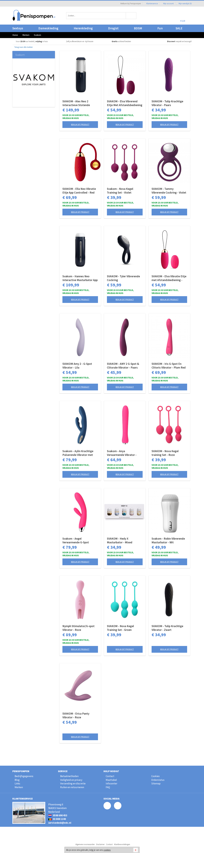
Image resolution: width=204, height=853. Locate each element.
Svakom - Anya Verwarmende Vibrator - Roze (121, 453)
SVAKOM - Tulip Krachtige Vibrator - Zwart (167, 628)
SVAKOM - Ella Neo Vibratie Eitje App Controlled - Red (79, 190)
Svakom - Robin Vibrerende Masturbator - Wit (168, 540)
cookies (107, 850)
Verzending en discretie (73, 783)
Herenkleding (83, 28)
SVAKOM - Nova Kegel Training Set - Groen (120, 628)
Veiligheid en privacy (71, 780)
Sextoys (17, 28)
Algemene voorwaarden (85, 844)
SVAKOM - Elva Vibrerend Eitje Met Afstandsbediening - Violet (124, 103)
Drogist (113, 28)
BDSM (138, 28)
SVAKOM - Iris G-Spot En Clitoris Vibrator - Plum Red (169, 365)
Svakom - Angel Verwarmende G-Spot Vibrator (75, 540)
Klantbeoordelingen (122, 844)
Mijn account (168, 3)
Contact (110, 776)
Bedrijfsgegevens (24, 776)
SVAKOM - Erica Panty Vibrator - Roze (75, 715)
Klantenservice (152, 3)
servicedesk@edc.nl (59, 822)
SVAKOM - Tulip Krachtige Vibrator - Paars (167, 103)
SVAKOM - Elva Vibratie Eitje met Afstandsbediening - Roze (169, 278)
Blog (17, 780)
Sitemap (156, 783)
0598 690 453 (59, 815)
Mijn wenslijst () (185, 3)
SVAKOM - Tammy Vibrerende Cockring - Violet (169, 190)
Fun (160, 28)
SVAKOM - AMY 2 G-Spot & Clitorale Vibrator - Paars (123, 365)
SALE (179, 28)
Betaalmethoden (69, 776)
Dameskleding (48, 28)
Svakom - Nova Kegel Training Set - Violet (120, 190)
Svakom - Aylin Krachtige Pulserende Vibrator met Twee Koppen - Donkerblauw (80, 453)
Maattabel (111, 780)
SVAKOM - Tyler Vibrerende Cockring (123, 278)
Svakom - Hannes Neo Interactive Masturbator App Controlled (80, 278)
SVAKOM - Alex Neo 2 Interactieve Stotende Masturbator (76, 103)
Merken (19, 787)
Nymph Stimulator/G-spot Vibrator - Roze (78, 628)
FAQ (108, 787)
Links (17, 783)
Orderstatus (157, 780)
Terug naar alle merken (23, 47)
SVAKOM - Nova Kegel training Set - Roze (165, 453)
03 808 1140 (59, 819)
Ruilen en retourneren (72, 787)
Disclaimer (100, 844)
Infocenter (111, 783)
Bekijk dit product (80, 124)
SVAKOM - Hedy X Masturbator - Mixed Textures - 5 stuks (119, 540)
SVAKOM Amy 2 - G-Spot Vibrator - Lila (77, 365)
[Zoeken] (131, 15)
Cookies (155, 776)
